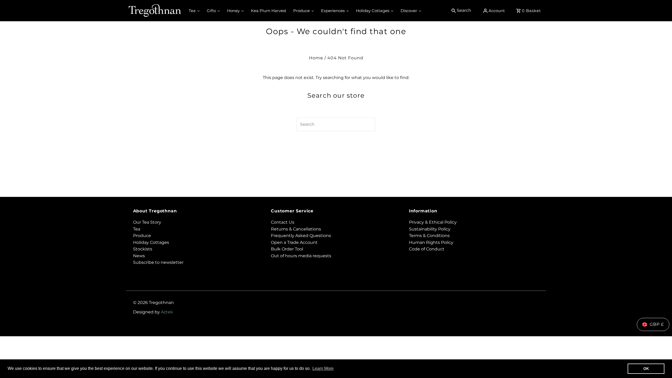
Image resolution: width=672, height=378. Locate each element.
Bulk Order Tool (287, 248)
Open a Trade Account (294, 242)
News (139, 255)
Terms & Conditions (429, 235)
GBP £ (657, 324)
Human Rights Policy (431, 242)
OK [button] (646, 368)
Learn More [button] (323, 368)
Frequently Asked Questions (301, 235)
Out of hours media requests (301, 255)
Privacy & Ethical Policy (433, 222)
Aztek (167, 311)
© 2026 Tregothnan (153, 302)
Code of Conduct (426, 248)
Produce (142, 235)
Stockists (142, 248)
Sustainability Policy (429, 229)
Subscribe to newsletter (158, 262)
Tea (136, 229)
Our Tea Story (147, 222)
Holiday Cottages (151, 242)
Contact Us (282, 222)
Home (316, 57)
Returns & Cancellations (296, 229)
